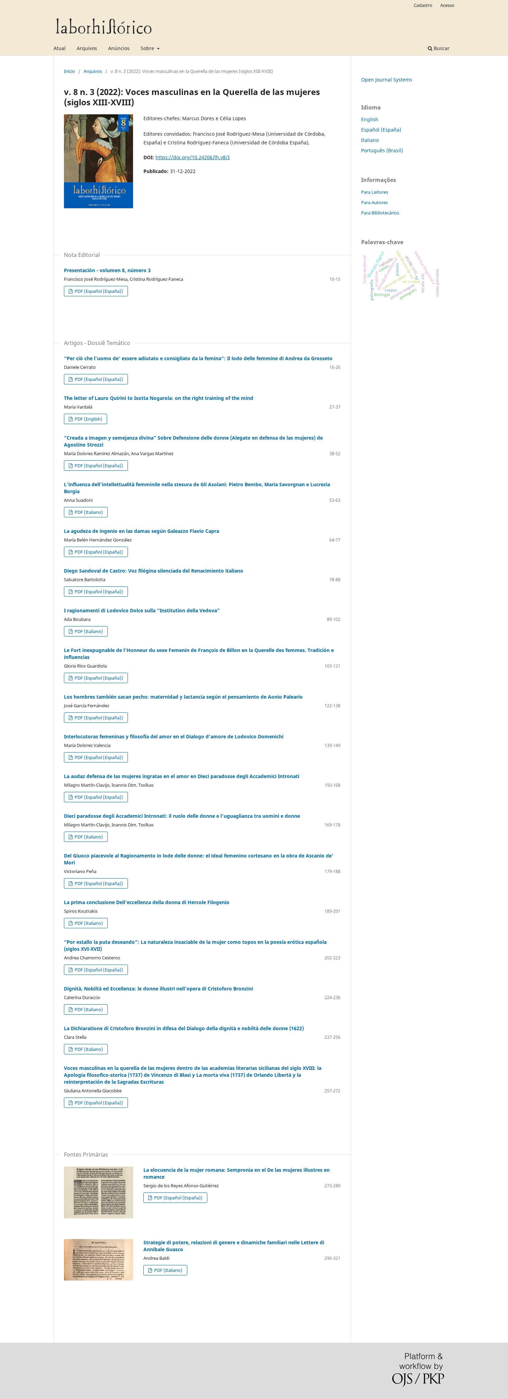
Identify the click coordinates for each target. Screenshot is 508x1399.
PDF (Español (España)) (98, 291)
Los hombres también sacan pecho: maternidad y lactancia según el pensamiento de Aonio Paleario (183, 696)
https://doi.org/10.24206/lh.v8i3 (193, 157)
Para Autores (374, 202)
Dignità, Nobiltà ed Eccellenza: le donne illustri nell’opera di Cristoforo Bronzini (158, 988)
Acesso (447, 5)
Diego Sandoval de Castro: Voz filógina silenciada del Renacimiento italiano (153, 570)
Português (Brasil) (382, 150)
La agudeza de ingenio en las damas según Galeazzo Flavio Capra (141, 531)
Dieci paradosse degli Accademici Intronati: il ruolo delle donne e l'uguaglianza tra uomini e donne (182, 816)
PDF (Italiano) (88, 512)
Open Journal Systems (386, 79)
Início (69, 71)
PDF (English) (88, 419)
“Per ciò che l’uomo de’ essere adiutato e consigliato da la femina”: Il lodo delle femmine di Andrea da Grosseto (198, 358)
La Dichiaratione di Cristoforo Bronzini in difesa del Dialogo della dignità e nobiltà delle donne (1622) (184, 1028)
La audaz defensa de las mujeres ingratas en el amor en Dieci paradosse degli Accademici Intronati (181, 776)
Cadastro (423, 5)
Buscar (441, 48)
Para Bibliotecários (380, 213)
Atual (60, 48)
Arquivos (87, 48)
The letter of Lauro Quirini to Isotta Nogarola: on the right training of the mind (158, 398)
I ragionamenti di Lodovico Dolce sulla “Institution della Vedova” (142, 610)
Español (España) (381, 129)
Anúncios (119, 48)
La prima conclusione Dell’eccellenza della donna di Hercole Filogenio (146, 902)
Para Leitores (374, 192)
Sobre (148, 48)
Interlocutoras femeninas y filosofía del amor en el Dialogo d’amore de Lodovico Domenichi (173, 736)
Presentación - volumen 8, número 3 (107, 270)
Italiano (370, 140)
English (369, 119)
